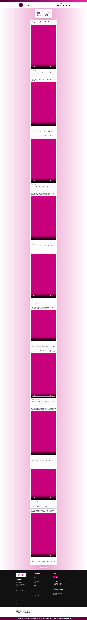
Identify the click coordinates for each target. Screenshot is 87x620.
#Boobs (50, 401)
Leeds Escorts (36, 590)
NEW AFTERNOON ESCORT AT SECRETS (58, 590)
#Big (51, 130)
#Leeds (42, 506)
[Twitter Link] (57, 577)
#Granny (47, 72)
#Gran (32, 303)
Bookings (35, 582)
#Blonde (48, 561)
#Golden (49, 131)
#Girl (52, 131)
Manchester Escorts (37, 594)
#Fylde (37, 75)
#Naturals (33, 131)
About (35, 577)
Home (35, 576)
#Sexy (54, 72)
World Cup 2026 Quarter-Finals (57, 593)
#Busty (40, 72)
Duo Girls (35, 580)
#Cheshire (33, 404)
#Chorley (33, 189)
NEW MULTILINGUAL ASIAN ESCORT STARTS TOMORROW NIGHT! (59, 584)
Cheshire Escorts (36, 589)
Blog (35, 585)
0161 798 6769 (64, 6)
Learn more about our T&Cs (64, 618)
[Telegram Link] (54, 577)
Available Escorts (36, 581)
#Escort (51, 72)
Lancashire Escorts (37, 591)
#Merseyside (42, 404)
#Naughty (37, 131)
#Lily (36, 72)
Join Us (35, 586)
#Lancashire (33, 75)
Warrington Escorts (37, 595)
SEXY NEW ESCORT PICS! (57, 587)
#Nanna (43, 72)
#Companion (44, 130)
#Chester (46, 506)
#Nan (40, 303)
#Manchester (33, 506)
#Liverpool (38, 506)
